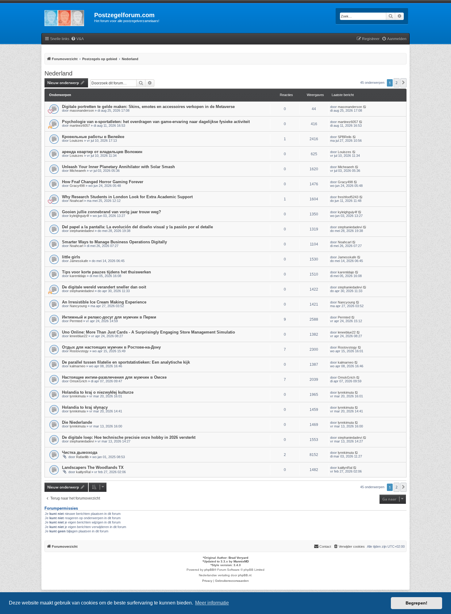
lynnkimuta (78, 396)
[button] (403, 82)
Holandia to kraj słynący (85, 407)
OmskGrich (78, 381)
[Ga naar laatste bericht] (365, 107)
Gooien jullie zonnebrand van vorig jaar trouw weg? (111, 212)
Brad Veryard (238, 557)
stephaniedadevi (82, 231)
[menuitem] (77, 39)
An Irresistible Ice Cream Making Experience (104, 302)
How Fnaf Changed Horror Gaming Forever (102, 182)
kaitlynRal (83, 472)
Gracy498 (77, 185)
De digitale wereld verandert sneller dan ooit (104, 287)
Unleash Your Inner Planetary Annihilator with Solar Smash (118, 166)
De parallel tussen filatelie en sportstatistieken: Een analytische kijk (126, 362)
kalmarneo (77, 366)
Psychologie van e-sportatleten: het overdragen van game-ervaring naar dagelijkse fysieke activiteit (156, 121)
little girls (71, 257)
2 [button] (396, 82)
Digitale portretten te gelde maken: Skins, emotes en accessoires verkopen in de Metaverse (148, 106)
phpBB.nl (244, 575)
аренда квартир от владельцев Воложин (102, 151)
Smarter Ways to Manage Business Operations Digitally (114, 242)
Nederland (58, 73)
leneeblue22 (78, 336)
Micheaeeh (78, 170)
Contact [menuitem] (325, 546)
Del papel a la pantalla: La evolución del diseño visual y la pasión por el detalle (137, 227)
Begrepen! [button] (416, 602)
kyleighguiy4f (79, 216)
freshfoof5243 (348, 197)
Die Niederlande (77, 422)
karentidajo (78, 276)
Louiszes (76, 140)
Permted (76, 321)
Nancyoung (78, 306)
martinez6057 (80, 125)
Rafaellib (82, 457)
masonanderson (82, 110)
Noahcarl (76, 201)
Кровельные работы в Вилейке (93, 136)
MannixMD (241, 561)
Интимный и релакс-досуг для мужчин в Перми (109, 317)
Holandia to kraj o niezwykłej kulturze (97, 392)
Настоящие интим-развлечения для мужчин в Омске (114, 377)
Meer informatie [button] (212, 602)
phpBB (209, 569)
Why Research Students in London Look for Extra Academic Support (127, 197)
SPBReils (345, 137)
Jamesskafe (79, 261)
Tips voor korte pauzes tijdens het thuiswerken (106, 272)
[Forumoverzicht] (67, 17)
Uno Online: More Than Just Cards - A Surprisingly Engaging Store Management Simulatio (148, 332)
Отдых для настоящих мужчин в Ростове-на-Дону (111, 347)
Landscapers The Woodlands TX (93, 467)
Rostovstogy (79, 351)
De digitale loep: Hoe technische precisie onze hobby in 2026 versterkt (128, 437)
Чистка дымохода (79, 452)
